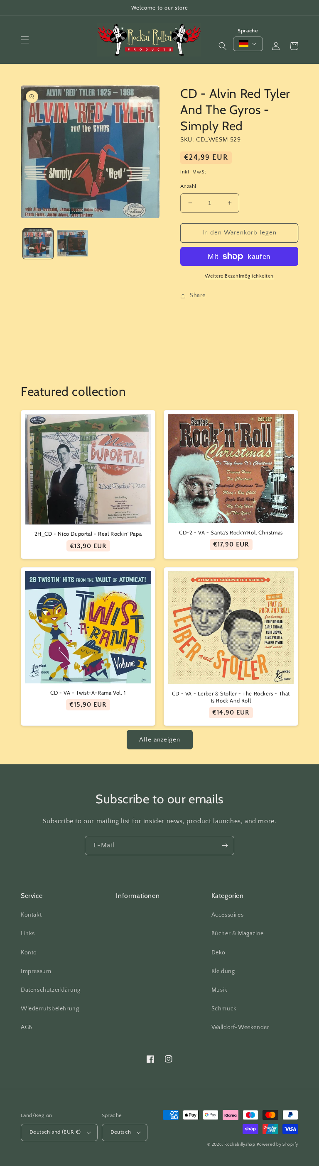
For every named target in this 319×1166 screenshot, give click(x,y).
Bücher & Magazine (237, 933)
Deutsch (120, 1132)
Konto (29, 952)
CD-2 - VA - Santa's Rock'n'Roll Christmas (231, 532)
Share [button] (198, 295)
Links (28, 933)
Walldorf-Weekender (240, 1027)
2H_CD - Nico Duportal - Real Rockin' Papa (88, 533)
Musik (219, 990)
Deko (218, 952)
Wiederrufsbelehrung (50, 1008)
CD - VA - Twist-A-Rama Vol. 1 (87, 692)
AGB (26, 1027)
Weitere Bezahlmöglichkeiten (239, 276)
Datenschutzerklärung (51, 990)
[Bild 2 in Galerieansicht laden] (72, 244)
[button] (25, 40)
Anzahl (188, 186)
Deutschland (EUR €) (55, 1132)
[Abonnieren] (225, 845)
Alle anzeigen (159, 739)
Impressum (36, 971)
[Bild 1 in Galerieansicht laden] (38, 244)
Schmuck (224, 1008)
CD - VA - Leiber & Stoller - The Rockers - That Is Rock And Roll (231, 697)
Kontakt (31, 915)
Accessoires (227, 915)
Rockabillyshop (239, 1144)
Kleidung (223, 971)
